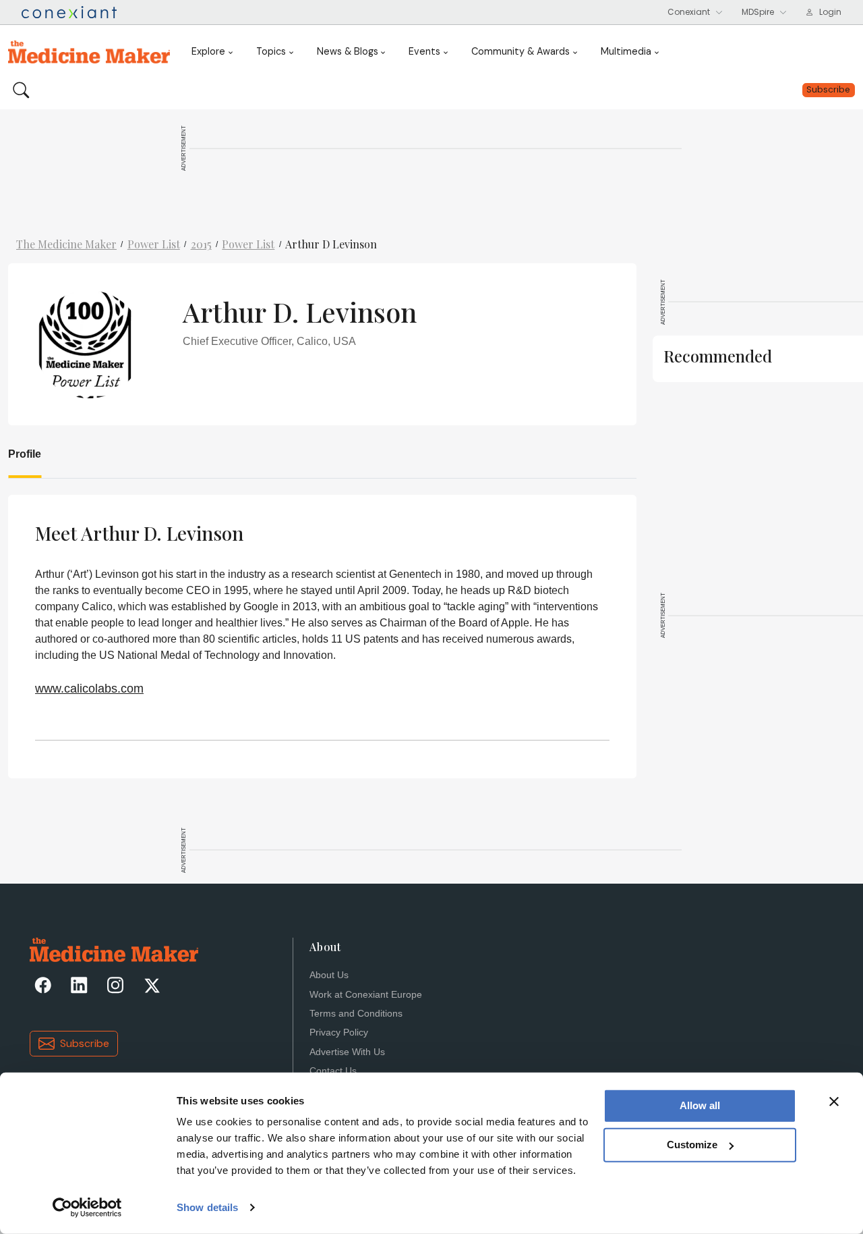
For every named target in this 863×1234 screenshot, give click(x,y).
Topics (271, 51)
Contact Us (333, 1071)
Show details (207, 1207)
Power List (153, 244)
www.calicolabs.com (89, 688)
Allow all (700, 1105)
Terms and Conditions (356, 1014)
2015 (201, 244)
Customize (692, 1144)
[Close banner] (834, 1102)
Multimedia (626, 51)
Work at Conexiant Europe (365, 995)
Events (424, 51)
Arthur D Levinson (331, 244)
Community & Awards (520, 51)
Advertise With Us (347, 1052)
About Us (329, 975)
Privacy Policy (338, 1032)
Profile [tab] (24, 454)
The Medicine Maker (66, 244)
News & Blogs (347, 51)
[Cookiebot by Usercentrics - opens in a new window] (87, 1208)
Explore (208, 51)
